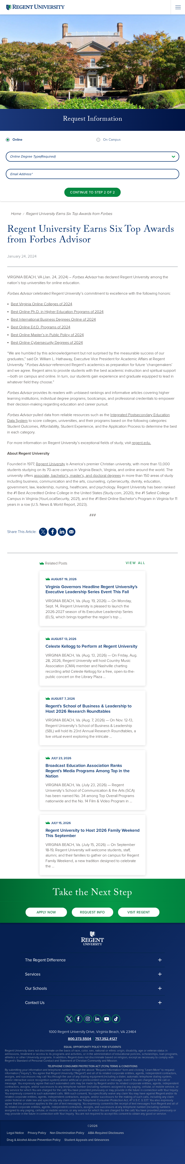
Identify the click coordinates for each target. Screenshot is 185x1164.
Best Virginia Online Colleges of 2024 (41, 304)
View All (135, 563)
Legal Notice (15, 1133)
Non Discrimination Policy (67, 1133)
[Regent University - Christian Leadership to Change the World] (92, 938)
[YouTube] (106, 1019)
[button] (92, 960)
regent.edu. (141, 442)
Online (17, 140)
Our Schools (36, 988)
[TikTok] (116, 1019)
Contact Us (35, 1003)
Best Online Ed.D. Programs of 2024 (40, 327)
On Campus (111, 140)
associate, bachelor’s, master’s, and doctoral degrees (77, 475)
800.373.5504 (79, 1039)
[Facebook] (78, 1019)
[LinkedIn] (97, 1019)
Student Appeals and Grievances (86, 1140)
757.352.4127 (106, 1039)
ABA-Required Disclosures (106, 1133)
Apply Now (46, 912)
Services (32, 974)
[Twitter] (69, 1019)
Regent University (50, 464)
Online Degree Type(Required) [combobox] (32, 156)
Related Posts (56, 563)
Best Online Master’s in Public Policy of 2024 (47, 335)
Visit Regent (138, 912)
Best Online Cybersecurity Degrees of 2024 (47, 342)
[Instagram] (88, 1019)
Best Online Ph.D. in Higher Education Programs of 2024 (57, 311)
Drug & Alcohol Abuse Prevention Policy (33, 1140)
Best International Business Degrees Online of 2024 (53, 319)
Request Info (92, 912)
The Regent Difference (45, 960)
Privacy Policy (37, 1133)
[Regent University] (35, 7)
